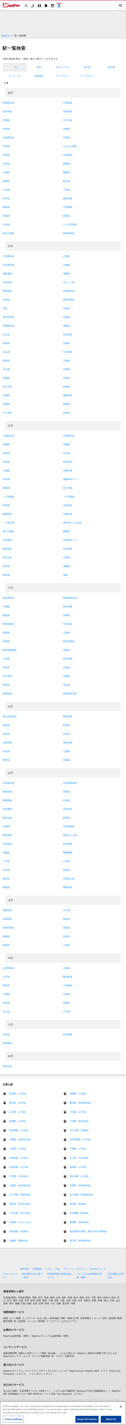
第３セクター (63, 67)
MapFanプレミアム (13, 1371)
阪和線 (66, 817)
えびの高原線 (70, 224)
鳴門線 (6, 760)
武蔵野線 (7, 919)
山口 (118, 1300)
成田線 (6, 725)
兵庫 (74, 1300)
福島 (64, 1297)
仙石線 (6, 453)
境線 (65, 575)
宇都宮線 (67, 102)
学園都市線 (8, 325)
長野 (27, 1300)
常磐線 (66, 444)
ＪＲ (14, 67)
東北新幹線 (8, 597)
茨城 (70, 1297)
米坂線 (6, 1002)
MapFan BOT (92, 1371)
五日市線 (67, 120)
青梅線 (6, 120)
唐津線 (66, 412)
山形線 (66, 968)
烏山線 (6, 352)
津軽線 (66, 650)
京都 (68, 1300)
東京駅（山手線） (18, 1102)
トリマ (104, 1371)
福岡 (29, 1303)
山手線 (6, 976)
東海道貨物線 (9, 650)
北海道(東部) (9, 1297)
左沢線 (6, 163)
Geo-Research (64, 1394)
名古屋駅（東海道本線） (82, 1194)
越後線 (66, 172)
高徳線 (66, 308)
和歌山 (87, 1300)
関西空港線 (68, 299)
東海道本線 (8, 624)
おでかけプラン (69, 1321)
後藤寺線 (67, 395)
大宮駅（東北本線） (80, 1121)
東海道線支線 (70, 693)
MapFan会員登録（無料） (16, 1336)
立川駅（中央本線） (80, 1158)
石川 (9, 1300)
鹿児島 (65, 1303)
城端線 (66, 566)
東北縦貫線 (68, 641)
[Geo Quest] (59, 5)
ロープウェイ (63, 75)
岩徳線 (66, 378)
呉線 (5, 308)
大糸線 (6, 189)
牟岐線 (6, 945)
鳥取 (94, 1300)
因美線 (66, 215)
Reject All (111, 1419)
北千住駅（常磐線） (80, 1130)
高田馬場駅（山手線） (81, 1139)
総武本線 (67, 461)
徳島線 (6, 684)
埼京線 (6, 479)
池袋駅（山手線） (79, 1093)
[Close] (120, 1406)
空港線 (66, 317)
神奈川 (106, 1297)
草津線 (6, 299)
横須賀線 (67, 976)
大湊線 (6, 172)
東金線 (6, 667)
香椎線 (66, 404)
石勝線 (6, 444)
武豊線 (66, 676)
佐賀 (35, 1303)
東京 (99, 1297)
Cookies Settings (13, 1419)
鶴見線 (6, 615)
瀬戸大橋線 (8, 531)
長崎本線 (67, 742)
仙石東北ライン (71, 540)
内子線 (6, 198)
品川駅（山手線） (18, 1112)
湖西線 (66, 273)
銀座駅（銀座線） (79, 1203)
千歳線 (6, 606)
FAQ (57, 1268)
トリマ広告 (50, 1394)
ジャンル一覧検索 (36, 1321)
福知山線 (7, 817)
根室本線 (67, 716)
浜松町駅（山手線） (19, 1167)
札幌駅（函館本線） (19, 1240)
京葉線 (66, 256)
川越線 (66, 265)
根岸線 (66, 725)
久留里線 (67, 352)
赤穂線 (6, 215)
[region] (63, 1413)
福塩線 (66, 870)
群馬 (81, 1297)
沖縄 (73, 1303)
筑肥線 (6, 641)
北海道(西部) (24, 1297)
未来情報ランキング (90, 1318)
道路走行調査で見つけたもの (102, 1353)
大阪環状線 (8, 137)
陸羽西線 (7, 1043)
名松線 (66, 936)
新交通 (111, 67)
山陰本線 (67, 505)
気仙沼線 (67, 334)
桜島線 (6, 505)
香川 (11, 1303)
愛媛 (17, 1303)
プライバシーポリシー (74, 1268)
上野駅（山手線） (18, 1148)
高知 (23, 1303)
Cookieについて (97, 1268)
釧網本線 (7, 548)
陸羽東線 (67, 1034)
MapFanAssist (76, 1371)
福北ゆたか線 (70, 835)
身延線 (66, 927)
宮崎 (58, 1303)
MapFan (5, 35)
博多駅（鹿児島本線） (20, 1203)
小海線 (66, 360)
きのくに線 (68, 282)
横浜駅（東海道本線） (81, 1102)
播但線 (6, 878)
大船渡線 (67, 155)
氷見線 (6, 870)
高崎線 (66, 615)
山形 (58, 1297)
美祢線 (66, 919)
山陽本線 (67, 514)
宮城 (46, 1297)
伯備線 (6, 826)
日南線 (66, 760)
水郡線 (66, 557)
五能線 (66, 343)
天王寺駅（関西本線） (20, 1194)
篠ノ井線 (67, 488)
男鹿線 (66, 163)
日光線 (6, 751)
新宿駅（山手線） (18, 1093)
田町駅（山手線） (79, 1167)
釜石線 (6, 343)
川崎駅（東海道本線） (20, 1139)
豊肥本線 (67, 887)
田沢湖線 (67, 658)
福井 (15, 1300)
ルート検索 (15, 1318)
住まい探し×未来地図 (48, 1318)
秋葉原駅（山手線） (19, 1130)
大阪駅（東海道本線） (20, 1185)
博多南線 (7, 835)
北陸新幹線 (8, 783)
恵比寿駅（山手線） (80, 1176)
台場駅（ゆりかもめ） (20, 1222)
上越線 (6, 470)
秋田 (52, 1297)
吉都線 (6, 404)
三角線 (66, 945)
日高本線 (7, 843)
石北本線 (67, 548)
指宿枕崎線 (68, 233)
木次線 (6, 369)
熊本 (47, 1303)
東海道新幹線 (70, 597)
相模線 (6, 488)
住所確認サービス (17, 1394)
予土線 (66, 1011)
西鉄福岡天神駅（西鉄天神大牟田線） (89, 1231)
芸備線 (6, 378)
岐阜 (33, 1300)
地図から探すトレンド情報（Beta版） (38, 1353)
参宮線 (6, 566)
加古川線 (7, 386)
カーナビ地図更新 (41, 1356)
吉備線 (6, 395)
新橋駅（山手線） (18, 1121)
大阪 (62, 1300)
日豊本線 (7, 742)
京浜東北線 (8, 265)
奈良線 (66, 734)
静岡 (38, 1300)
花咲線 (66, 791)
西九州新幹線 (9, 716)
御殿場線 (7, 273)
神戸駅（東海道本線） (81, 1240)
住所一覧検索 (109, 1318)
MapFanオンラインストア (16, 1356)
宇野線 (6, 146)
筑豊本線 (7, 693)
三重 (50, 1300)
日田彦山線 (68, 878)
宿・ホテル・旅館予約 (62, 1356)
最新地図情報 (10, 1353)
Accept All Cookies (87, 1419)
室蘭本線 (7, 910)
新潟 (113, 1297)
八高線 (66, 861)
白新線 (66, 800)
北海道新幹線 (70, 783)
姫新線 (66, 386)
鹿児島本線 (8, 317)
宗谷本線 (7, 557)
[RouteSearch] (33, 5)
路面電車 (38, 75)
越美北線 (67, 198)
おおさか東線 (70, 146)
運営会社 (24, 1268)
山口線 (6, 1011)
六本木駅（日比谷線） (20, 1213)
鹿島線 (6, 360)
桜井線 (6, 575)
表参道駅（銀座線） (19, 1231)
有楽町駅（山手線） (19, 1158)
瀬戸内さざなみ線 (72, 522)
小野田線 (67, 207)
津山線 (66, 684)
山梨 (21, 1300)
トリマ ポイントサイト (41, 1373)
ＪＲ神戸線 (8, 522)
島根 (100, 1300)
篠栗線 (66, 531)
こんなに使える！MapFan (72, 1353)
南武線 (6, 734)
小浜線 (66, 189)
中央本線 (67, 624)
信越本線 (67, 470)
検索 (5, 1318)
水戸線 (66, 910)
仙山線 (66, 453)
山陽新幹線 (68, 435)
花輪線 (6, 852)
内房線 (6, 129)
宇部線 (66, 137)
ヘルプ (48, 1268)
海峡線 (66, 325)
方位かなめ (114, 1371)
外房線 (6, 461)
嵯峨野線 (7, 514)
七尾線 (66, 751)
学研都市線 (68, 291)
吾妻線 (6, 181)
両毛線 (6, 1034)
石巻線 (6, 155)
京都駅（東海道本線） (81, 1185)
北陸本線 (67, 809)
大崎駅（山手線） (79, 1148)
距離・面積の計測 (69, 1318)
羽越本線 (67, 111)
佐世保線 (7, 540)
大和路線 (67, 985)
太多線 (66, 667)
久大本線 (7, 412)
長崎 (41, 1303)
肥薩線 (6, 887)
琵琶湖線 (7, 809)
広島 (112, 1300)
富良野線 (67, 843)
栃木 (76, 1297)
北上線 (6, 334)
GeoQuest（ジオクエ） (15, 1373)
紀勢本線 (7, 282)
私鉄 (39, 67)
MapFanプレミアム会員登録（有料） (51, 1336)
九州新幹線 (8, 256)
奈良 (80, 1300)
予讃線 (6, 994)
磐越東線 (67, 852)
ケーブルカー (87, 75)
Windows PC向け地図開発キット (93, 1391)
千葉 (93, 1297)
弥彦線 (66, 1002)
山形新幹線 (8, 968)
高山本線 (7, 676)
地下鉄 (87, 67)
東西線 (6, 632)
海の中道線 (8, 233)
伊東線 (66, 129)
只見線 (6, 658)
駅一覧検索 (19, 1321)
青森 (34, 1297)
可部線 (66, 369)
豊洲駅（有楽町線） (80, 1222)
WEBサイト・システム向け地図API (57, 1391)
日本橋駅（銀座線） (80, 1213)
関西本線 (7, 291)
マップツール (29, 1318)
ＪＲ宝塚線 (68, 496)
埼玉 (87, 1297)
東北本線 (67, 606)
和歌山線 (7, 1066)
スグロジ (78, 1394)
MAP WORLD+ (35, 1394)
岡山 (106, 1300)
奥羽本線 (7, 111)
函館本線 (7, 791)
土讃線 (66, 632)
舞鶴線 (6, 936)
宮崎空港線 (8, 927)
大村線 (6, 224)
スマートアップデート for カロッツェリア (46, 1371)
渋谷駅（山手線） (79, 1112)
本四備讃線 (68, 826)
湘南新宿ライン (71, 479)
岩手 (40, 1297)
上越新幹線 (8, 435)
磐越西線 (7, 800)
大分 (53, 1303)
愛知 (44, 1300)
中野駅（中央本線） (19, 1176)
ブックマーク (53, 1321)
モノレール (15, 75)
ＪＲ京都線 (8, 496)
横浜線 (6, 985)
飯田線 (6, 207)
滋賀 (56, 1300)
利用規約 (37, 1268)
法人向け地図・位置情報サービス (20, 1391)
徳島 (5, 1303)
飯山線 (66, 181)
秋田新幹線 (8, 102)
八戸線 (6, 861)
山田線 (66, 994)
